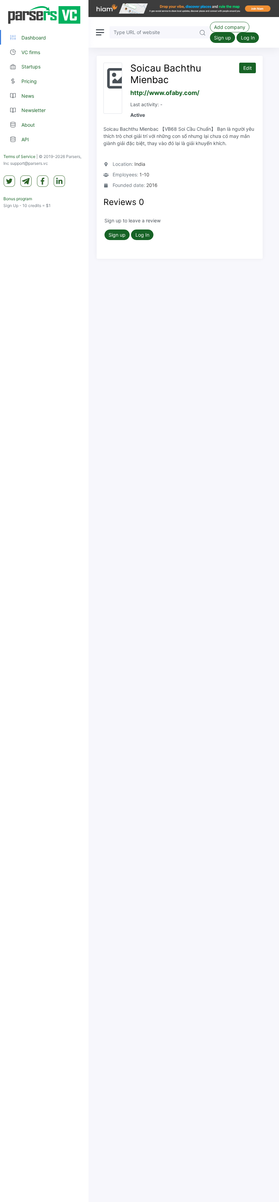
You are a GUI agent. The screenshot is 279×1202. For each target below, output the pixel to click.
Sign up (222, 38)
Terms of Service (19, 156)
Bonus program (17, 198)
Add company (229, 27)
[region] (44, 601)
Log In (248, 38)
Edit (247, 68)
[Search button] (202, 32)
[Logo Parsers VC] (44, 15)
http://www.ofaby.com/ (164, 92)
